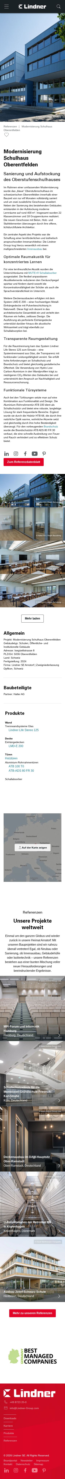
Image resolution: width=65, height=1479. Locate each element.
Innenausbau (34, 248)
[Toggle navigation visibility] (6, 6)
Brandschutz (51, 426)
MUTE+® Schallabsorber (42, 272)
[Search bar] (58, 6)
